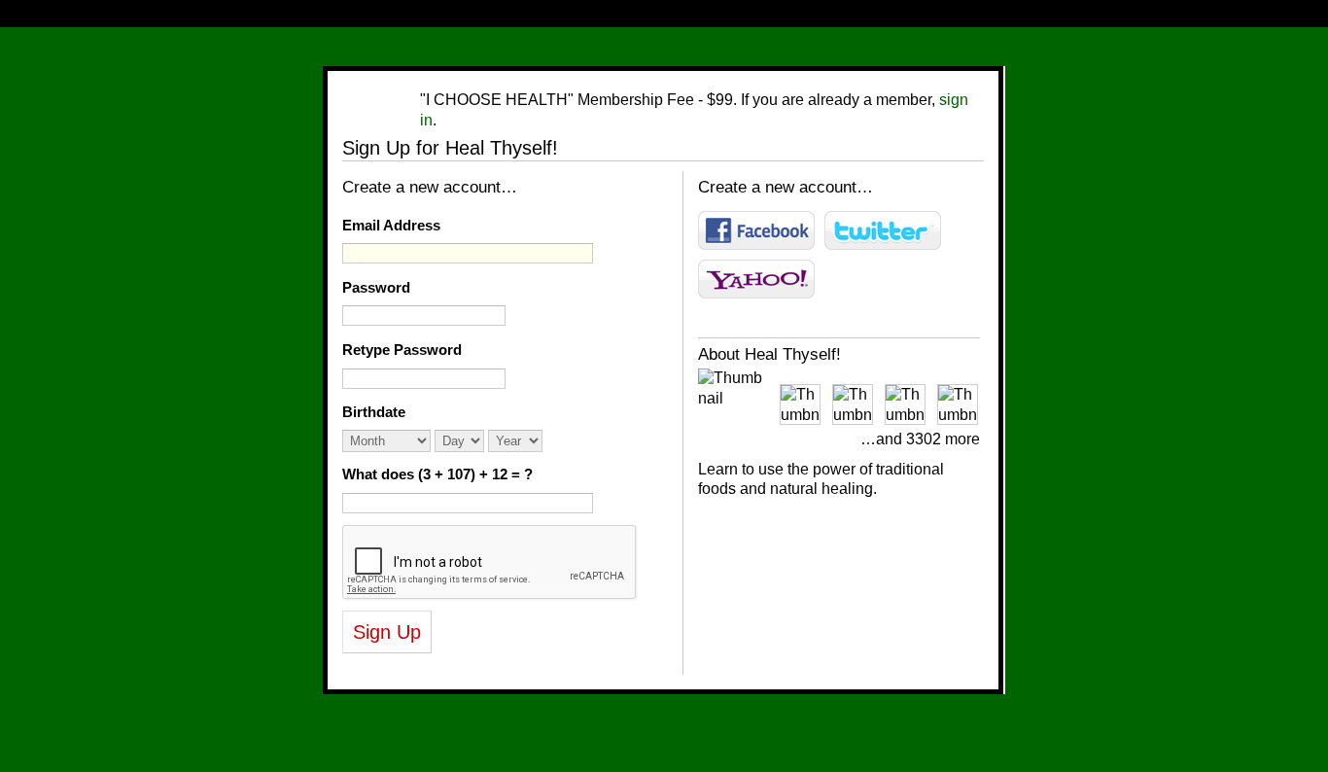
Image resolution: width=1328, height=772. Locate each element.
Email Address (391, 225)
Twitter (882, 230)
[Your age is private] (557, 441)
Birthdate (373, 412)
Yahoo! (756, 279)
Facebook (756, 230)
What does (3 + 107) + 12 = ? (437, 474)
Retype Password (402, 349)
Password (376, 287)
